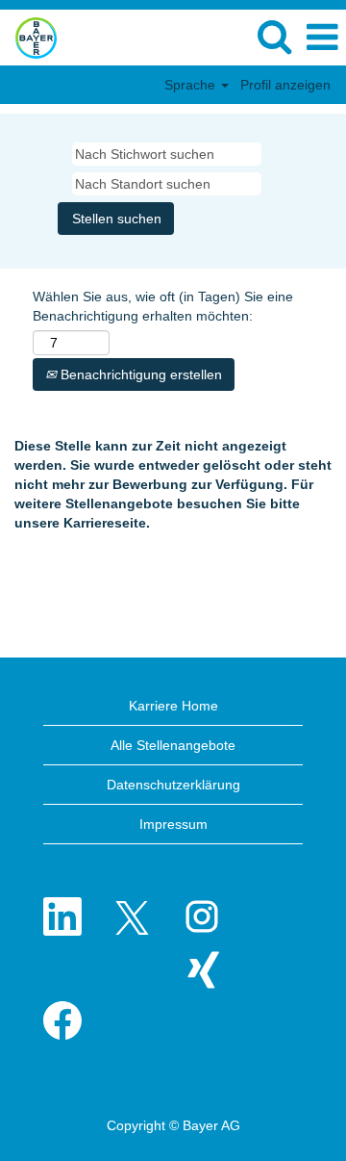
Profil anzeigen (285, 84)
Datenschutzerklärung (173, 784)
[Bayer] (29, 36)
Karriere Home (173, 705)
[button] (322, 37)
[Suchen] (274, 36)
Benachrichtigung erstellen (139, 374)
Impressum (173, 824)
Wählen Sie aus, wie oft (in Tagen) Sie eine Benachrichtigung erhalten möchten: (163, 306)
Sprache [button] (191, 84)
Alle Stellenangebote (173, 745)
